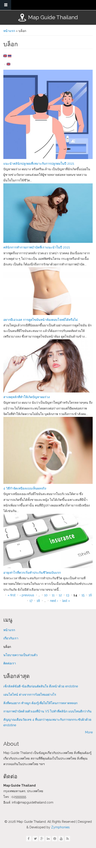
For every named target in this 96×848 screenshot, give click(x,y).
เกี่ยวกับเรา (10, 638)
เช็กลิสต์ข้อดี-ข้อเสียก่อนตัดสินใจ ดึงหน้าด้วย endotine (40, 686)
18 (38, 600)
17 (30, 600)
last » (66, 600)
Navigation (5, 5)
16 (90, 595)
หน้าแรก (9, 31)
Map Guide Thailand (53, 17)
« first (11, 595)
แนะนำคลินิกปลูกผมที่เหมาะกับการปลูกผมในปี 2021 (38, 163)
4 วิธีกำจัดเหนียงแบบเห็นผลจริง (24, 488)
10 (46, 595)
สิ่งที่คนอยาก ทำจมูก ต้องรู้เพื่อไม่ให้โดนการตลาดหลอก (40, 703)
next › (54, 600)
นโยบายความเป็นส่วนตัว (20, 655)
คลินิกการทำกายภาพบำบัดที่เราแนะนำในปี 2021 (36, 247)
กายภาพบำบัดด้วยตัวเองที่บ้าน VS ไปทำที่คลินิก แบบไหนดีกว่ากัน (47, 711)
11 (53, 595)
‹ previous (27, 595)
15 (82, 595)
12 (60, 595)
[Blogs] (5, 56)
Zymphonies (60, 827)
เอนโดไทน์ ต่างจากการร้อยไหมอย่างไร (29, 694)
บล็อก (7, 647)
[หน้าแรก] (22, 17)
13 (67, 595)
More (89, 732)
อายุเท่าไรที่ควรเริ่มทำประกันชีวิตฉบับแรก (32, 572)
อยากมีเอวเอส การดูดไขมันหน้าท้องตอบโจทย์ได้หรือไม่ (40, 319)
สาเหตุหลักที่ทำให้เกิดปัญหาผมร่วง (26, 397)
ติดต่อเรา (9, 663)
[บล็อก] (9, 56)
